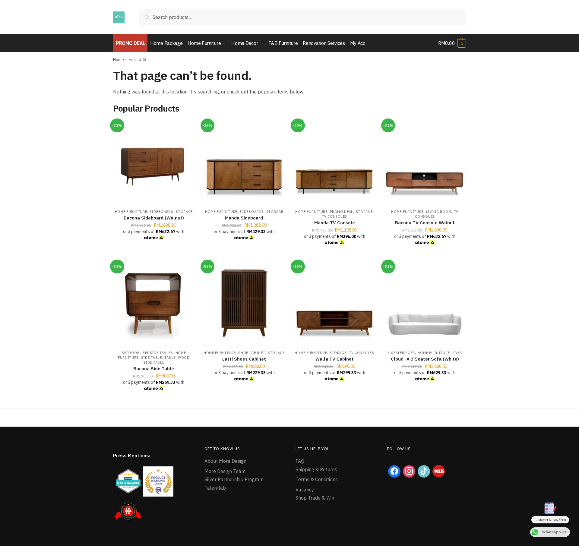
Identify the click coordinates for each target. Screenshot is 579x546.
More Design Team (224, 471)
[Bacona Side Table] (154, 303)
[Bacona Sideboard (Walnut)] (154, 162)
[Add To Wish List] (186, 129)
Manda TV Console (334, 223)
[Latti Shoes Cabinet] (244, 303)
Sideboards (161, 212)
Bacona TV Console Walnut (425, 223)
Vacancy (305, 490)
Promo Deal (341, 212)
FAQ (300, 461)
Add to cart (153, 255)
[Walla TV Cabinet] (334, 303)
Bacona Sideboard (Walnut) (154, 218)
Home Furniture (131, 212)
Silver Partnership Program (234, 479)
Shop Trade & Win (315, 498)
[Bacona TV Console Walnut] (425, 162)
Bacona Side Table (153, 368)
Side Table (151, 357)
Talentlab (215, 488)
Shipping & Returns (316, 469)
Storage (184, 212)
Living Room (438, 212)
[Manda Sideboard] (244, 162)
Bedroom (131, 353)
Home (118, 59)
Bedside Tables (157, 353)
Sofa (457, 353)
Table (170, 357)
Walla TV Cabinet (334, 359)
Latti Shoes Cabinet (244, 359)
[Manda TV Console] (334, 162)
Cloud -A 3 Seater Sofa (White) (425, 359)
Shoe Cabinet (251, 353)
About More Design (225, 461)
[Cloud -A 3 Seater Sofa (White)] (425, 303)
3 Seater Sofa (401, 353)
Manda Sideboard (244, 218)
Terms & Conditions (317, 479)
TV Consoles (334, 216)
